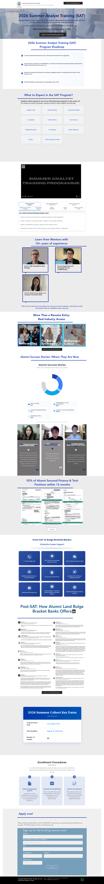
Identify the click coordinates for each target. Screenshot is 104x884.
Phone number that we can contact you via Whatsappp (34, 839)
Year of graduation (27, 852)
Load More (52, 529)
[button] (73, 3)
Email (24, 845)
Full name (25, 833)
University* (46, 852)
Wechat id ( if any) (27, 859)
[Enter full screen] (79, 196)
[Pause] (23, 196)
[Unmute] (25, 196)
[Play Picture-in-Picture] (77, 196)
